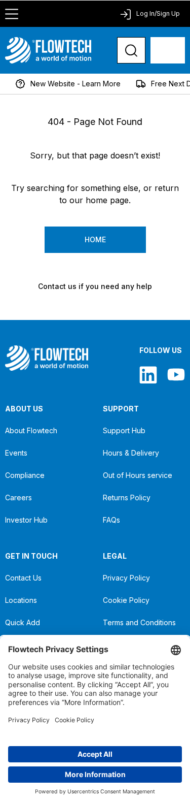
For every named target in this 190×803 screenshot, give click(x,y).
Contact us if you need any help (95, 286)
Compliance (25, 475)
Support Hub (124, 430)
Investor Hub (26, 520)
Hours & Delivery (131, 452)
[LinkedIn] (148, 374)
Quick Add (22, 622)
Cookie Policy (126, 600)
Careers (18, 497)
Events (16, 452)
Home (95, 239)
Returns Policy (126, 497)
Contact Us (23, 577)
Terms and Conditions (139, 622)
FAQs (111, 520)
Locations (21, 600)
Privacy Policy (126, 577)
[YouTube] (176, 374)
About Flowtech (31, 430)
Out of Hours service (137, 475)
